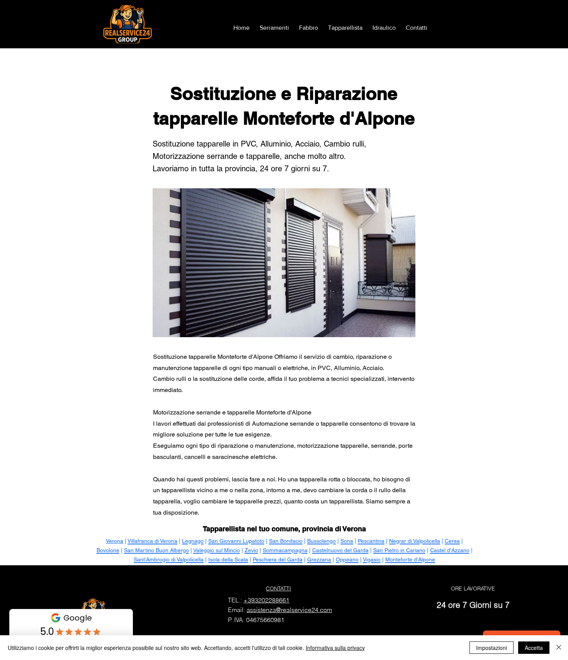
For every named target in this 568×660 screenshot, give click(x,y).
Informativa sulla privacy (335, 647)
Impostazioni (491, 647)
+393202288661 (266, 600)
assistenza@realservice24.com (289, 610)
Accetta (534, 647)
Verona (114, 541)
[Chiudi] (558, 647)
